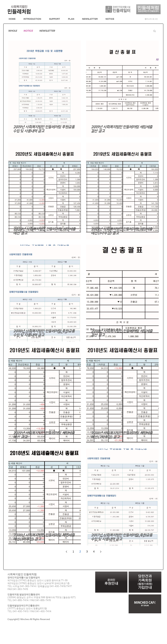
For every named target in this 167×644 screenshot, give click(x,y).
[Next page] (101, 552)
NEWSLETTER (47, 30)
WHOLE (12, 30)
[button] (154, 31)
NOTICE (28, 30)
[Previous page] (66, 552)
